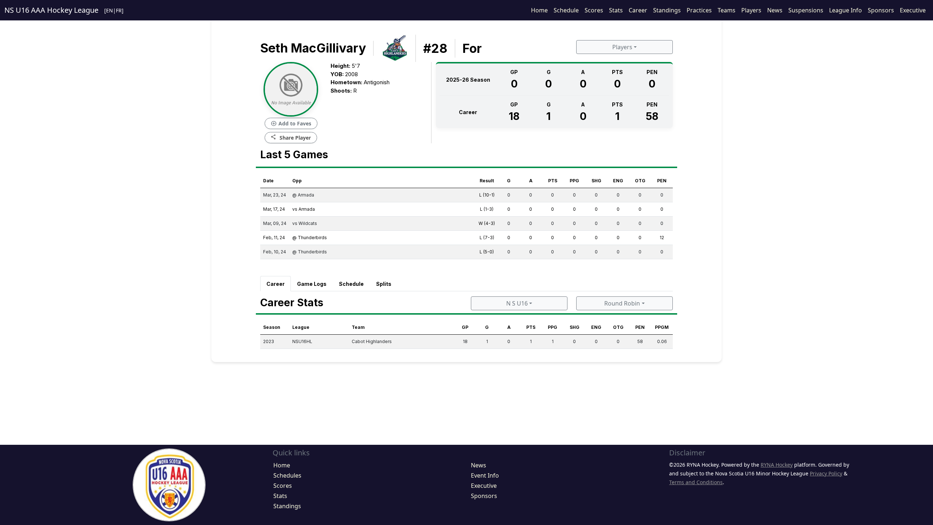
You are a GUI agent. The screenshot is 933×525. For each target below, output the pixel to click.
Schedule (566, 10)
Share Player (291, 137)
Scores (594, 10)
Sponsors (881, 10)
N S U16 (517, 303)
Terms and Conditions (696, 482)
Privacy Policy (826, 473)
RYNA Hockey (777, 464)
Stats (616, 10)
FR (119, 10)
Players (751, 10)
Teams (726, 10)
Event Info (485, 475)
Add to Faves (291, 123)
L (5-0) (487, 251)
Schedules (287, 475)
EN (109, 10)
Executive (913, 10)
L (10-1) (487, 195)
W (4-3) (487, 223)
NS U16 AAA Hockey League (51, 10)
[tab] (275, 283)
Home (539, 10)
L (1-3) (486, 209)
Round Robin (622, 303)
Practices (699, 10)
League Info (845, 10)
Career (638, 10)
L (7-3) (487, 237)
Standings (667, 10)
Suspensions (805, 10)
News (774, 10)
